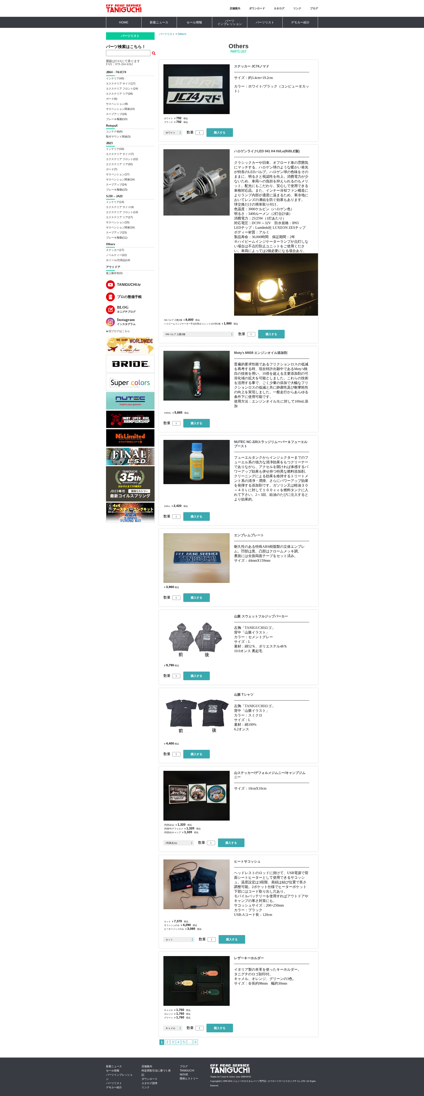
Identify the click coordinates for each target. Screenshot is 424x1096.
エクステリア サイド (118, 83)
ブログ (314, 8)
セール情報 (194, 22)
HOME (123, 22)
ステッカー (112, 250)
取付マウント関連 (116, 136)
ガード (110, 98)
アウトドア (113, 267)
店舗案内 (235, 8)
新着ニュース (159, 22)
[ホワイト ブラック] (175, 132)
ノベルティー (114, 255)
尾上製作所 (112, 273)
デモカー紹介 (300, 22)
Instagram (126, 321)
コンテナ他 (112, 131)
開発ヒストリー (189, 1078)
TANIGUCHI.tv (129, 284)
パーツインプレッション (229, 22)
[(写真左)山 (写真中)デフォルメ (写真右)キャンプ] (180, 842)
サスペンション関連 (118, 109)
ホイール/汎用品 (115, 260)
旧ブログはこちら (119, 331)
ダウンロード (257, 8)
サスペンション (115, 103)
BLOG (126, 309)
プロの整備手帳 (129, 297)
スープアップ (114, 114)
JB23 (109, 143)
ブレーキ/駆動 (114, 119)
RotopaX (112, 125)
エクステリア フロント (119, 88)
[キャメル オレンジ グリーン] (175, 1028)
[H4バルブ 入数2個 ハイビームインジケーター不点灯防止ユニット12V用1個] (200, 334)
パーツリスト (265, 22)
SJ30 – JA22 (114, 196)
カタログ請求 (149, 1083)
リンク (297, 8)
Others (110, 244)
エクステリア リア (117, 93)
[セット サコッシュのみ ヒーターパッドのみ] (181, 939)
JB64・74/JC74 (116, 72)
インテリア (112, 78)
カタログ (279, 8)
